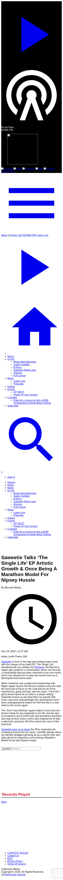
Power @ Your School (25, 394)
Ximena (17, 373)
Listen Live (19, 381)
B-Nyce (17, 367)
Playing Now (8, 171)
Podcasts (18, 384)
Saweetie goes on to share (15, 729)
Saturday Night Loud (24, 370)
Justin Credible (21, 364)
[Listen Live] (31, 33)
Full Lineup (19, 375)
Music (10, 378)
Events (11, 389)
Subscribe (12, 405)
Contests (12, 397)
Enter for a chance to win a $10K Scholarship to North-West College (32, 401)
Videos (11, 386)
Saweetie (6, 661)
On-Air (10, 359)
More (4, 802)
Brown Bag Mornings (24, 362)
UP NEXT (18, 392)
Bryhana (39, 667)
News (10, 356)
